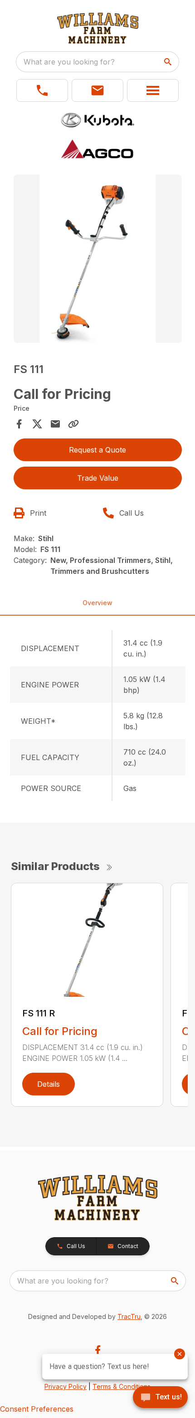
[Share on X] (37, 423)
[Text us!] (160, 1398)
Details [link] (48, 1084)
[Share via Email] (55, 423)
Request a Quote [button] (97, 449)
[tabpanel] (98, 260)
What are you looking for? (69, 61)
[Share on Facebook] (19, 423)
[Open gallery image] (98, 258)
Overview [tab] (97, 603)
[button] (42, 90)
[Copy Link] (73, 423)
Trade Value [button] (97, 478)
